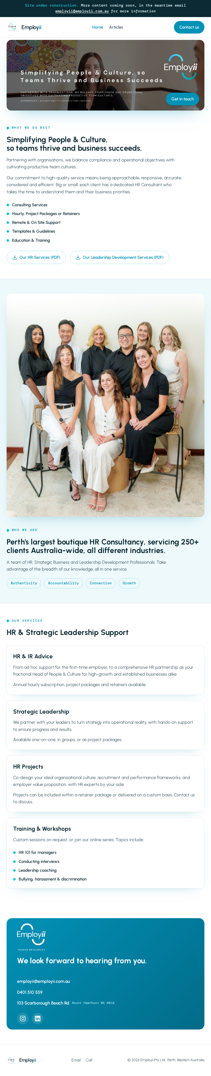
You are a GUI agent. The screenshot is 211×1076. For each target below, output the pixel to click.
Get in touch (182, 99)
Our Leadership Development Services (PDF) (123, 257)
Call (89, 1060)
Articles (116, 27)
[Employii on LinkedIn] (37, 1018)
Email (76, 1060)
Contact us (189, 27)
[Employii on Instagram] (23, 1018)
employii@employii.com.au (82, 11)
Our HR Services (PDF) (40, 257)
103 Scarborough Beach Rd (65, 1003)
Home (97, 27)
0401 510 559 (30, 992)
